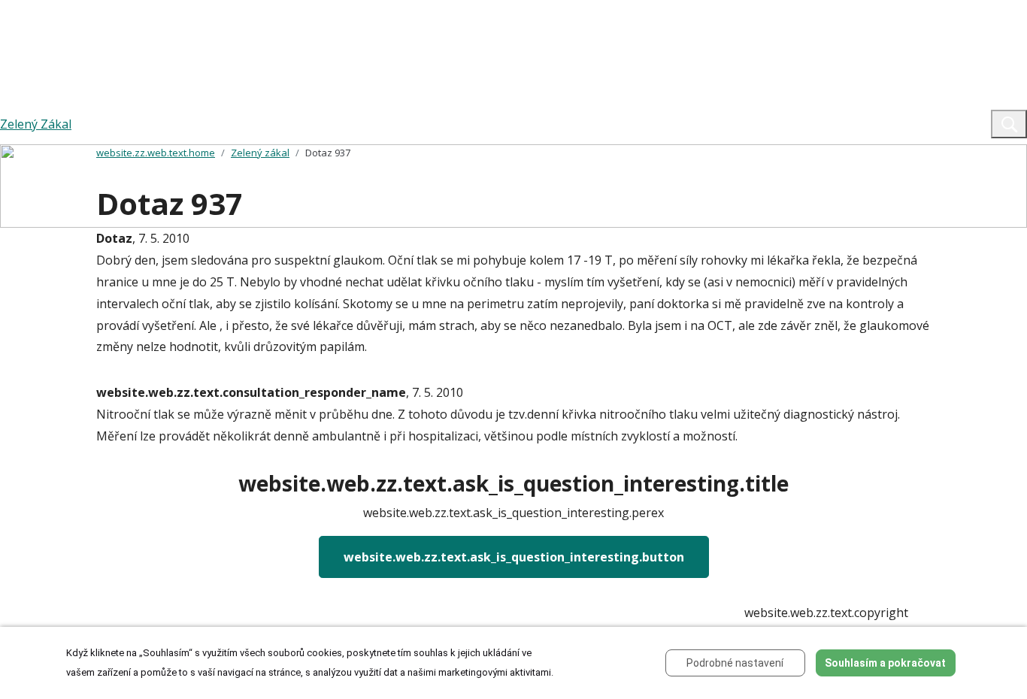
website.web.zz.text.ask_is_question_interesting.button (514, 557)
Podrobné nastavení (734, 663)
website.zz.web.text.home (155, 152)
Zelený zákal (260, 152)
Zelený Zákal (35, 124)
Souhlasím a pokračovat (885, 663)
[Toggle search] (1009, 124)
